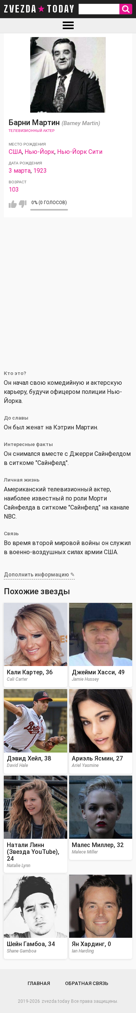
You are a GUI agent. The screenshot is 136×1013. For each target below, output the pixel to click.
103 (14, 189)
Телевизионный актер (31, 131)
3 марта (20, 170)
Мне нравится (13, 204)
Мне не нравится (22, 204)
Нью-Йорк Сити (79, 151)
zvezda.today (56, 1001)
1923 (40, 170)
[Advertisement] (68, 289)
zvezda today (39, 9)
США (15, 151)
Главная (39, 983)
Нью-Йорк (39, 151)
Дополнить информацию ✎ (39, 575)
